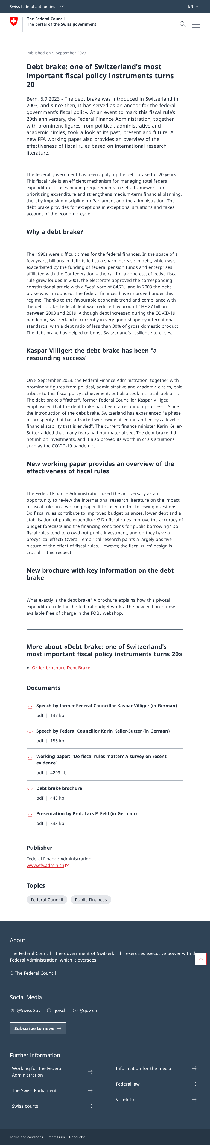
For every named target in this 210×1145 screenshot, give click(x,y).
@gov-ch (88, 1010)
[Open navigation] (196, 24)
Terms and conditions (26, 1137)
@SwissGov (28, 1010)
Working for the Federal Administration (37, 1071)
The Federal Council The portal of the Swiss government (61, 21)
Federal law (128, 1084)
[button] (201, 959)
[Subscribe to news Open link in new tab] (186, 6)
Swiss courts (25, 1106)
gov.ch (59, 1010)
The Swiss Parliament (34, 1090)
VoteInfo (125, 1099)
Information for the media (143, 1068)
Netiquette (77, 1137)
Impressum (56, 1137)
